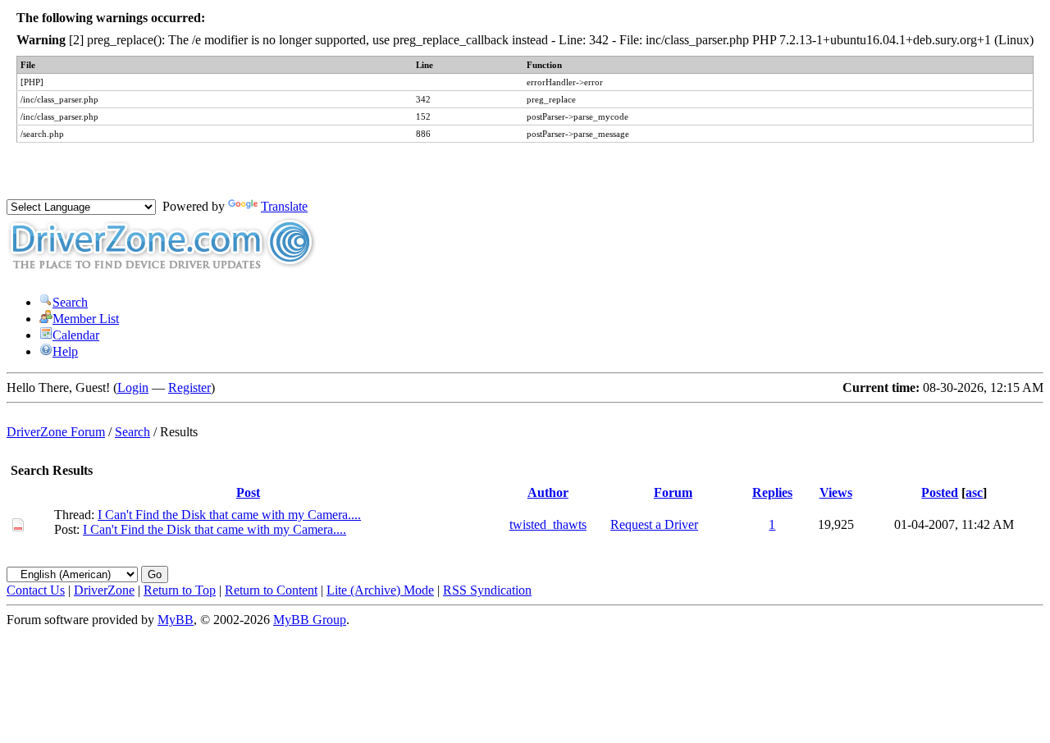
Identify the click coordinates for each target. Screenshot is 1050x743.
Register (189, 387)
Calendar (75, 335)
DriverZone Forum (56, 432)
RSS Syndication (487, 590)
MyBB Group (309, 620)
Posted (939, 492)
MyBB (176, 620)
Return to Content (271, 590)
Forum (673, 492)
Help (65, 351)
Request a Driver (654, 524)
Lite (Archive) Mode (380, 590)
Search (70, 302)
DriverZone (104, 590)
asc (974, 492)
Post (248, 492)
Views (835, 492)
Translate (284, 206)
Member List (85, 319)
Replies (772, 492)
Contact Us (36, 590)
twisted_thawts (548, 524)
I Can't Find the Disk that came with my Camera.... (229, 515)
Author (547, 492)
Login (132, 387)
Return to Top (180, 590)
